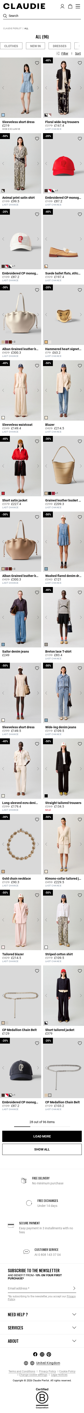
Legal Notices (58, 1374)
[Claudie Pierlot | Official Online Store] (24, 6)
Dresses (60, 46)
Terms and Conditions (22, 1371)
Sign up (74, 1288)
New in (35, 46)
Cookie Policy (67, 1371)
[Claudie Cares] (42, 1398)
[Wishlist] (37, 63)
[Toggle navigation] (78, 6)
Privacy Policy (47, 1371)
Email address (17, 1288)
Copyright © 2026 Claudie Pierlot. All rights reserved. (42, 1380)
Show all (42, 1149)
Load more (42, 1136)
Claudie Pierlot (12, 28)
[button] (62, 6)
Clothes (11, 46)
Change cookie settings (33, 1374)
